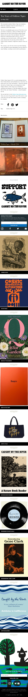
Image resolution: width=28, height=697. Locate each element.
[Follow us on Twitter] (18, 228)
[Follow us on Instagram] (2, 228)
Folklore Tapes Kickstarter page (19, 94)
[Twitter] (17, 105)
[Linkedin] (21, 105)
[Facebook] (8, 105)
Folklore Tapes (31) (10, 108)
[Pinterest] (12, 105)
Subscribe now (14, 225)
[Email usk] (26, 228)
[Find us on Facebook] (10, 228)
